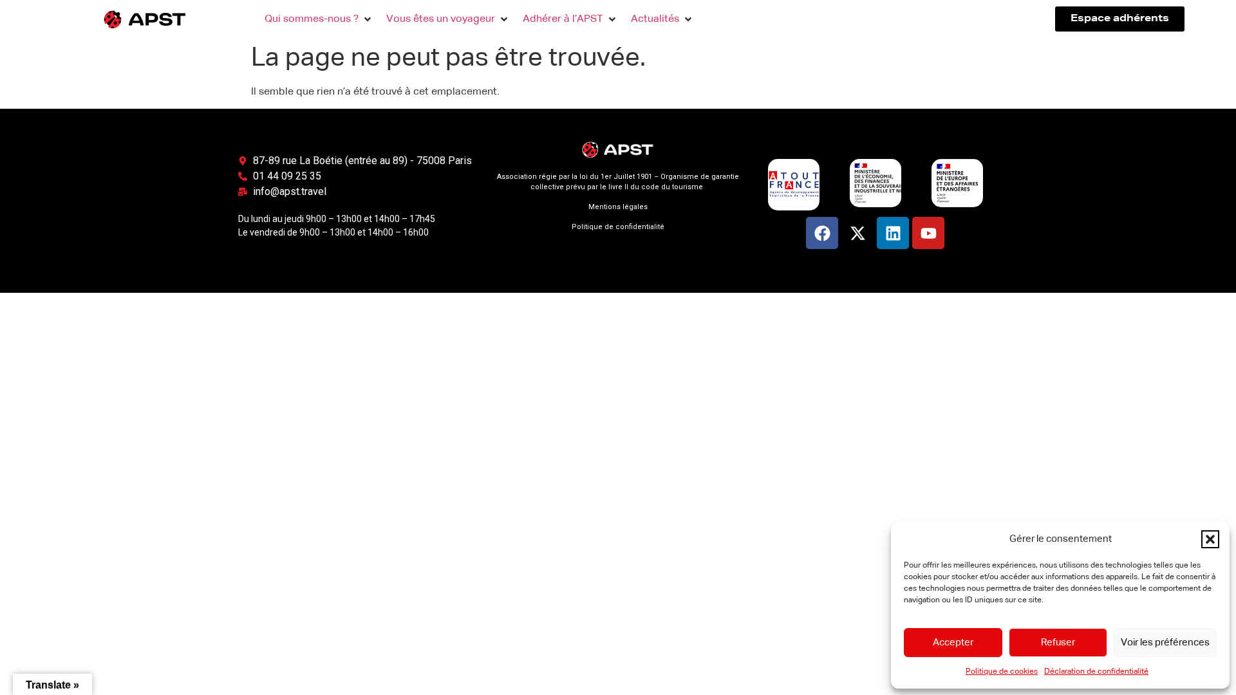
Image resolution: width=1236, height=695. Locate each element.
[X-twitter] (857, 233)
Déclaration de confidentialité (1096, 672)
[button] (1210, 539)
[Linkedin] (893, 233)
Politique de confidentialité (618, 227)
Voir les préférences (1165, 642)
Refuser (1058, 642)
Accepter (953, 642)
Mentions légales (618, 207)
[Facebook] (822, 233)
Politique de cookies (1002, 672)
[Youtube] (928, 233)
